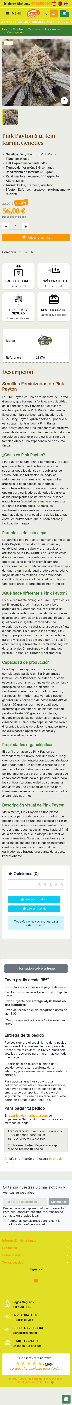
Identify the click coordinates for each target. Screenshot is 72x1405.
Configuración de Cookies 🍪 (36, 1382)
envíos (63, 987)
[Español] (54, 3)
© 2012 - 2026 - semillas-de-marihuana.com (35, 1378)
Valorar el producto (34, 899)
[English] (66, 3)
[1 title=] (39, 884)
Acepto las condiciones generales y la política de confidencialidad (33, 1222)
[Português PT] (60, 3)
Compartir (20, 252)
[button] (45, 13)
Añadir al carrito (36, 237)
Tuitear (26, 252)
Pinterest (32, 252)
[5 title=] (61, 884)
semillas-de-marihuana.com (28, 1115)
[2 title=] (45, 884)
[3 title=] (50, 884)
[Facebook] (36, 1280)
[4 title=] (56, 884)
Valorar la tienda (34, 909)
